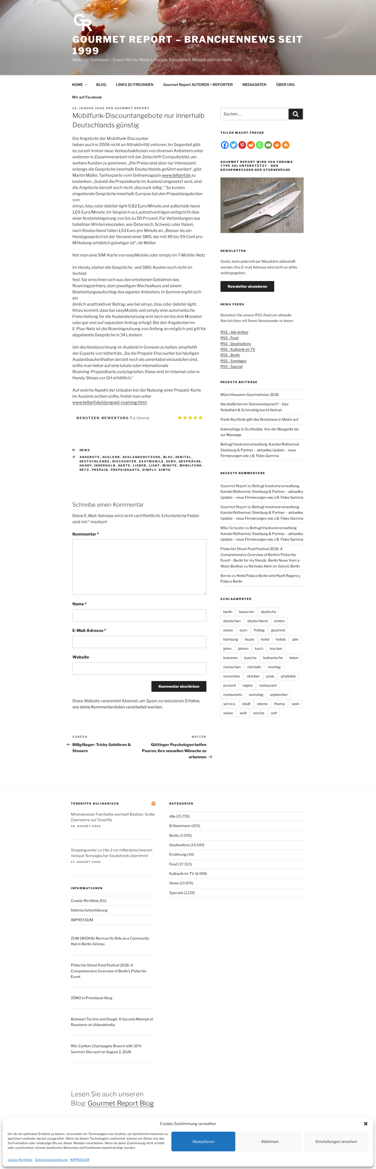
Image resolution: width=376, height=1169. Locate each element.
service (229, 704)
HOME (77, 84)
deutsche (268, 611)
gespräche (190, 461)
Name (79, 604)
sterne (262, 704)
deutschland (257, 621)
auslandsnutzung (142, 457)
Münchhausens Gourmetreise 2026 (249, 394)
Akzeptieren (203, 1141)
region (247, 685)
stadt (246, 704)
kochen (276, 648)
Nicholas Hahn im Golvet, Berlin (274, 566)
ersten (279, 621)
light (154, 465)
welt (243, 713)
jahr (295, 639)
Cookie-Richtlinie (20, 1160)
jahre (227, 648)
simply (149, 470)
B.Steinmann (180, 825)
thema (279, 704)
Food (173, 864)
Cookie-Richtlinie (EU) (88, 900)
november (231, 676)
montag (274, 667)
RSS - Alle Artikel (234, 332)
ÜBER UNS (285, 84)
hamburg (230, 639)
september (279, 694)
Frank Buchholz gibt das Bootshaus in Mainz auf (259, 419)
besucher (246, 611)
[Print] (277, 145)
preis (270, 676)
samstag (256, 694)
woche (258, 713)
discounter (124, 461)
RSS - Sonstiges (233, 361)
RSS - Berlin (230, 355)
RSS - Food (229, 338)
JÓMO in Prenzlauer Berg (91, 998)
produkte (288, 676)
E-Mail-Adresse (89, 630)
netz (85, 470)
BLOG (101, 84)
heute (249, 639)
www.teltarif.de (176, 175)
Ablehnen (270, 1141)
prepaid (100, 470)
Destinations (179, 845)
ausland (111, 457)
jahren (243, 648)
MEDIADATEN (254, 84)
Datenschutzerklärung (51, 1160)
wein (295, 704)
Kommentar (85, 534)
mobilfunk (191, 465)
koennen (230, 657)
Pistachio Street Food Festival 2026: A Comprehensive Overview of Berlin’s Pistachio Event (108, 971)
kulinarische (273, 657)
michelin (254, 667)
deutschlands (95, 461)
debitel (183, 457)
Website (80, 657)
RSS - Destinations (235, 343)
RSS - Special (231, 366)
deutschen (232, 621)
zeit (274, 713)
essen (228, 630)
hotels (281, 639)
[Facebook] (225, 145)
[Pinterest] (242, 145)
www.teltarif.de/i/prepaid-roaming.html (109, 402)
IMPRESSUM (79, 1160)
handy (86, 465)
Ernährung (177, 854)
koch (259, 648)
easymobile (151, 461)
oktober (253, 676)
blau (168, 457)
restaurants (232, 694)
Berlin (174, 835)
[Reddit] (251, 145)
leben (294, 657)
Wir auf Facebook (87, 97)
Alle (172, 816)
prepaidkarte (125, 470)
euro (171, 461)
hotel (265, 639)
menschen (232, 667)
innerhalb (105, 465)
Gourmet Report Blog (121, 1103)
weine (228, 713)
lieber (140, 465)
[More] (286, 145)
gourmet (278, 630)
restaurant (268, 685)
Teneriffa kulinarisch (95, 803)
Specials (176, 892)
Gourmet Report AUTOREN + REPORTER (198, 84)
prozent (229, 685)
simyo (165, 470)
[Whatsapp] (259, 145)
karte (124, 465)
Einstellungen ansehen (336, 1141)
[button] (365, 1123)
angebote (90, 457)
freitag (259, 630)
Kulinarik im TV (181, 873)
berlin (227, 611)
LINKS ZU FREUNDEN (134, 84)
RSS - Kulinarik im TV (237, 349)
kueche (250, 657)
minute (169, 465)
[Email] (268, 145)
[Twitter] (233, 145)
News (85, 450)
